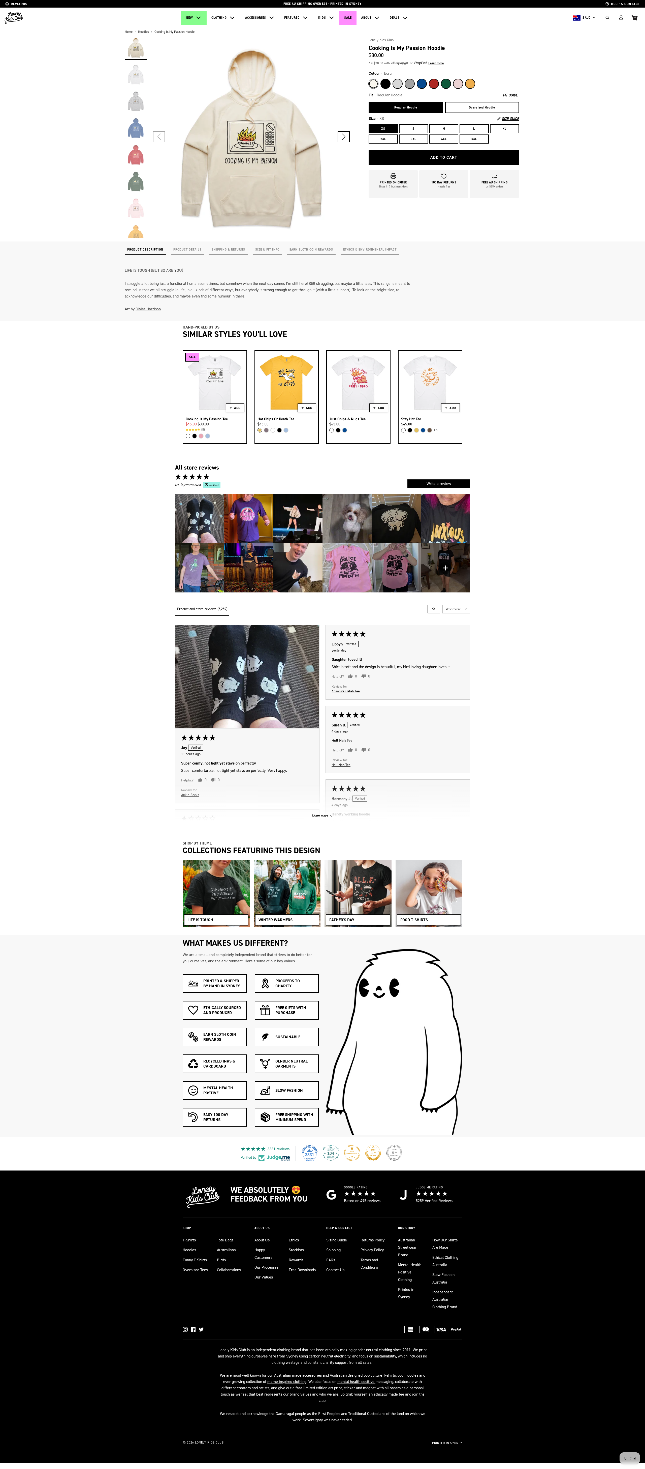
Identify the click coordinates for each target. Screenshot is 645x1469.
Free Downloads (302, 1269)
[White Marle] (398, 84)
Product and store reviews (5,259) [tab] (202, 609)
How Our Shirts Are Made (445, 1243)
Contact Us (335, 1269)
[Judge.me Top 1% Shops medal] (373, 1153)
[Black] (385, 84)
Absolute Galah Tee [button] (346, 691)
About (366, 18)
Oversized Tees (195, 1269)
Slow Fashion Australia (443, 1278)
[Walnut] (429, 430)
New (189, 18)
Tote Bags (225, 1240)
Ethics (294, 1240)
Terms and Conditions (369, 1263)
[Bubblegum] (201, 436)
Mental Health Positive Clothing (409, 1272)
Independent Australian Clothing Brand (444, 1299)
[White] (188, 436)
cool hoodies (408, 1375)
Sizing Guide (336, 1240)
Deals (395, 18)
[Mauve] (266, 430)
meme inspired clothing (286, 1381)
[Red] (434, 84)
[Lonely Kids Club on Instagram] (185, 1329)
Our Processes (266, 1267)
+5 (436, 430)
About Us (262, 1240)
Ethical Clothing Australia (445, 1261)
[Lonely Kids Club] (14, 18)
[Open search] (434, 609)
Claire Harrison (148, 309)
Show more (320, 815)
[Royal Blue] (422, 84)
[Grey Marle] (410, 84)
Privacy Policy (372, 1250)
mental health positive (356, 1381)
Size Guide (510, 119)
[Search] (607, 17)
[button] (344, 136)
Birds (221, 1260)
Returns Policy (372, 1240)
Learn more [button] (436, 63)
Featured (292, 18)
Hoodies (189, 1250)
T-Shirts (189, 1240)
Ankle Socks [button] (190, 795)
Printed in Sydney (406, 1293)
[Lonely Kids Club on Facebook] (193, 1329)
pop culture (373, 1375)
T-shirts (389, 1375)
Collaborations (229, 1269)
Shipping (333, 1250)
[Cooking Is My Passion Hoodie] (136, 48)
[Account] (621, 17)
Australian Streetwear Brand (407, 1247)
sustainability (385, 1356)
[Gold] (470, 84)
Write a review (439, 483)
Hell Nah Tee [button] (341, 765)
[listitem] (199, 518)
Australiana (226, 1250)
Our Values (263, 1277)
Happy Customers (263, 1253)
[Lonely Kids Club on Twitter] (201, 1329)
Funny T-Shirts (195, 1260)
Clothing (219, 18)
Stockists (296, 1250)
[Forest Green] (446, 84)
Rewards (296, 1260)
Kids (322, 18)
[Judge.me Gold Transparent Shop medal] (352, 1153)
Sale (348, 18)
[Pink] (458, 84)
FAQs (330, 1260)
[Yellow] (259, 430)
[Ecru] (373, 84)
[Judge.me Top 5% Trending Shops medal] (394, 1153)
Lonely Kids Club (381, 40)
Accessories (255, 18)
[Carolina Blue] (207, 436)
